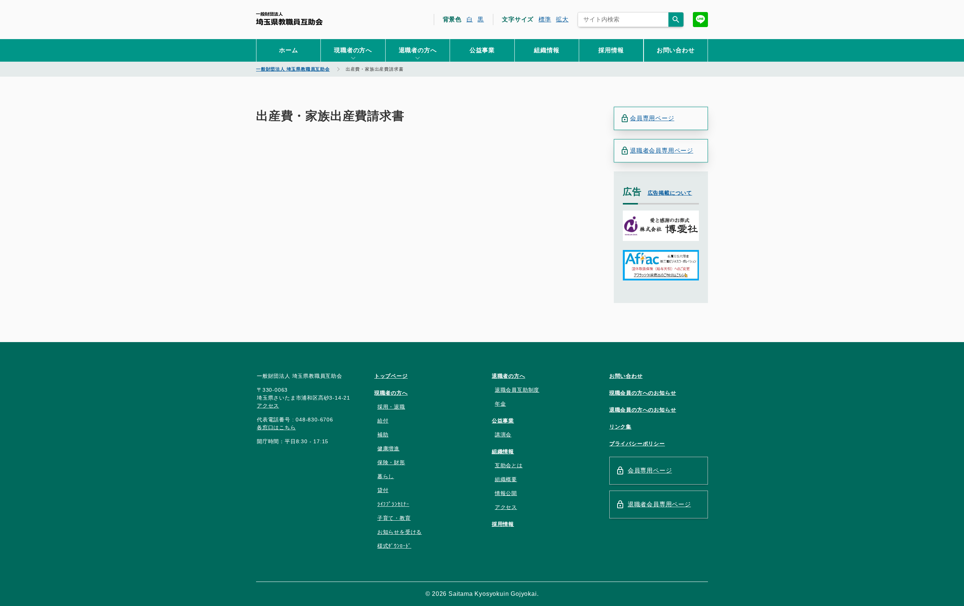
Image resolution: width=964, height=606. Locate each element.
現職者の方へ (391, 393)
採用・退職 (391, 407)
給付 (383, 421)
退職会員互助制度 (517, 390)
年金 (500, 404)
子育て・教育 (394, 518)
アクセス (268, 406)
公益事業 (482, 50)
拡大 (562, 19)
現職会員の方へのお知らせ (642, 393)
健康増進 (388, 448)
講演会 (503, 435)
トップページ (391, 376)
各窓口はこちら (276, 427)
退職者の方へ (508, 376)
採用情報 (611, 50)
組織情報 (546, 50)
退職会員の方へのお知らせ (642, 410)
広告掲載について (670, 193)
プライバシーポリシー (637, 444)
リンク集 (620, 427)
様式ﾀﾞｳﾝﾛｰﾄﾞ (394, 546)
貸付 (383, 490)
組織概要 (506, 479)
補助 (383, 435)
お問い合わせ (676, 50)
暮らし (385, 476)
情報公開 (506, 493)
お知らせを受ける (399, 532)
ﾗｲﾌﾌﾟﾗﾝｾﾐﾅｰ (393, 504)
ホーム (288, 50)
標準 (544, 19)
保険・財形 (391, 462)
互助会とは (509, 465)
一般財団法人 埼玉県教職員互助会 (289, 18)
